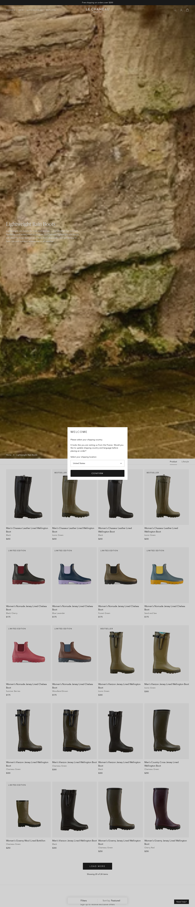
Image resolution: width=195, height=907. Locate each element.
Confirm (97, 473)
